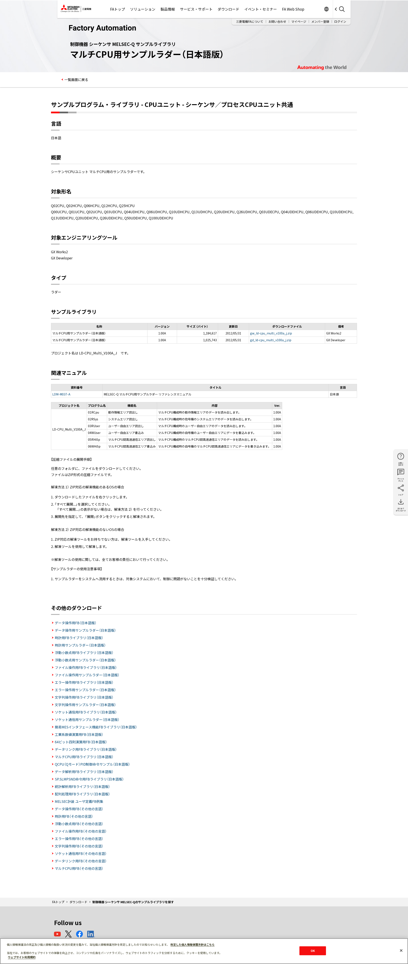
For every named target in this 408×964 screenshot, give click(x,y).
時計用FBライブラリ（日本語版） (79, 637)
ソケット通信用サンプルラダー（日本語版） (87, 719)
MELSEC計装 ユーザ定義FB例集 (79, 801)
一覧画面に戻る (76, 79)
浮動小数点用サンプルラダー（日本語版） (85, 660)
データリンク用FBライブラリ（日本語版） (86, 749)
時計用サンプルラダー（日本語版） (80, 645)
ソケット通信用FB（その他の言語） (81, 853)
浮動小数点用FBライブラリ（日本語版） (84, 652)
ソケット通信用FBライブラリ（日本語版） (86, 712)
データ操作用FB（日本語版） (75, 622)
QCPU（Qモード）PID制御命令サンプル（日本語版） (92, 764)
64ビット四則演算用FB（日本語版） (81, 741)
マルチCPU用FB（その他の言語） (79, 868)
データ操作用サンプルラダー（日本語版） (85, 630)
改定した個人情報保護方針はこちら (192, 945)
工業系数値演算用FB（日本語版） (79, 734)
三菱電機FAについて (249, 21)
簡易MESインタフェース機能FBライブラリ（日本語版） (96, 726)
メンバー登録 (320, 21)
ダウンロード (228, 9)
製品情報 (167, 9)
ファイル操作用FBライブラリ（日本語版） (86, 667)
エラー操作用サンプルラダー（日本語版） (85, 689)
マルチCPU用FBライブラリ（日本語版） (84, 756)
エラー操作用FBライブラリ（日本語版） (84, 682)
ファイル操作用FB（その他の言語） (81, 831)
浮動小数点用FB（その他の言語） (79, 823)
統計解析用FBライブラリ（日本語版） (82, 786)
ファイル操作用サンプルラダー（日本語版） (87, 674)
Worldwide (326, 9)
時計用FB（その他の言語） (74, 816)
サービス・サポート (196, 9)
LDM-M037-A (61, 394)
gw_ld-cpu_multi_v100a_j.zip (271, 333)
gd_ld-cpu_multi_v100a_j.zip (270, 340)
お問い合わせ (277, 21)
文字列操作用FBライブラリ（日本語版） (84, 697)
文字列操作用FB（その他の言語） (79, 846)
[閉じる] (401, 950)
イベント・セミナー (260, 9)
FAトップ (117, 9)
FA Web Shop (293, 9)
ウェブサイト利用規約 (21, 957)
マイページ (298, 21)
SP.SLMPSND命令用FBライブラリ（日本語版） (89, 779)
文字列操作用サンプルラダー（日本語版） (85, 704)
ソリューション (142, 9)
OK (313, 951)
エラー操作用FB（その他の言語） (79, 838)
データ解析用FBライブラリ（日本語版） (84, 771)
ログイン (340, 21)
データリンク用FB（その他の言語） (81, 860)
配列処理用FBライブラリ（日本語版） (82, 793)
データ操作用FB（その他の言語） (79, 808)
